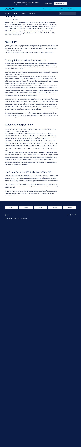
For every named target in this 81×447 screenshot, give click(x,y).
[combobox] (67, 13)
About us (31, 13)
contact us (50, 52)
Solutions (7, 13)
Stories (23, 13)
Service (15, 13)
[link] (60, 3)
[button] (48, 3)
